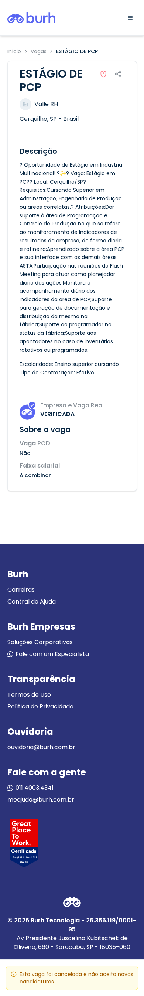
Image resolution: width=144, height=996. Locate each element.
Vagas (39, 51)
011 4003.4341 (35, 787)
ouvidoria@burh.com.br (41, 747)
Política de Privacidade (40, 706)
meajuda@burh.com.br (40, 799)
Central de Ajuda (31, 601)
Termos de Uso (29, 694)
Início (14, 51)
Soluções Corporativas (40, 642)
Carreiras (21, 589)
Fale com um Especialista (52, 654)
